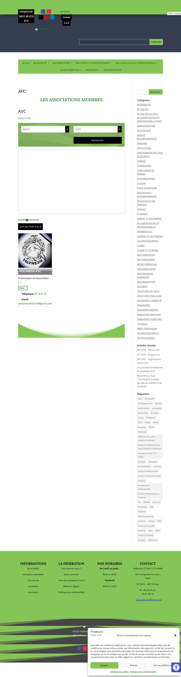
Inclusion (157, 466)
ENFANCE (141, 209)
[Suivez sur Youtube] (46, 17)
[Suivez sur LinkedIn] (52, 17)
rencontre (142, 521)
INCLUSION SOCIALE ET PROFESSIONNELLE (136, 63)
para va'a (156, 502)
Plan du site (33, 580)
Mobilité (147, 502)
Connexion (65, 11)
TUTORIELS (142, 324)
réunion (152, 521)
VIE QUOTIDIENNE (146, 338)
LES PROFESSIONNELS (147, 241)
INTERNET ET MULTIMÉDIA (149, 236)
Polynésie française (145, 516)
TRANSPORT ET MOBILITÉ (149, 300)
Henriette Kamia (144, 466)
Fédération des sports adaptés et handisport (146, 438)
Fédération (142, 432)
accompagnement (145, 403)
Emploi (147, 422)
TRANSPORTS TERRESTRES (149, 319)
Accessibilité (150, 399)
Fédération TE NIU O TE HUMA (147, 455)
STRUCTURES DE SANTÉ (148, 291)
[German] (177, 10)
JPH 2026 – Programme (148, 354)
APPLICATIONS (144, 148)
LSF (139, 502)
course (140, 418)
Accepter (104, 665)
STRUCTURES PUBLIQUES (149, 295)
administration (143, 408)
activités (158, 403)
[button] (175, 635)
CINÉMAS (141, 161)
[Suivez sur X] (41, 17)
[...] (19, 282)
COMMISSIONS (144, 165)
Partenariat (142, 507)
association (156, 408)
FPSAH (151, 427)
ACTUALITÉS (142, 109)
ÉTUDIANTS (142, 214)
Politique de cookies (119, 671)
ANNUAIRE (142, 143)
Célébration (150, 418)
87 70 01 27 (41, 293)
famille (156, 422)
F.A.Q (66, 23)
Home (21, 118)
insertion (141, 481)
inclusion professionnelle (148, 471)
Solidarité (142, 530)
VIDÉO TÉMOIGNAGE (147, 328)
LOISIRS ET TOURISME (147, 250)
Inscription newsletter (33, 574)
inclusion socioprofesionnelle (149, 476)
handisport (152, 462)
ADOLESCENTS (144, 130)
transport (141, 540)
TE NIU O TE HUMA (145, 535)
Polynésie (142, 511)
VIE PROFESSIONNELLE (148, 333)
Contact (66, 17)
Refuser (133, 665)
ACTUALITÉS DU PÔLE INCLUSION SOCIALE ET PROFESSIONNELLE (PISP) (149, 118)
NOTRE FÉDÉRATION (69, 70)
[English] (171, 10)
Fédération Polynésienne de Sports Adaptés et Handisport (149, 447)
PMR (151, 507)
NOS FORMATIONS (146, 255)
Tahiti (157, 530)
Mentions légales (71, 586)
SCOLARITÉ (142, 286)
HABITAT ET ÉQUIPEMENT (149, 218)
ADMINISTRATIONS (146, 125)
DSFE (140, 422)
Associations (143, 413)
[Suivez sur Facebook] (43, 11)
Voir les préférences (163, 665)
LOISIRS (140, 245)
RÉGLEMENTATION (112, 70)
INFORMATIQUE (144, 231)
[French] (174, 10)
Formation (142, 427)
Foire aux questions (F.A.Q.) (71, 580)
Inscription (33, 592)
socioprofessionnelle (146, 526)
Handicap (142, 462)
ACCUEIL (26, 63)
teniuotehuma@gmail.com (149, 599)
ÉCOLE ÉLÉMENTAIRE (147, 188)
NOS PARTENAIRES (146, 259)
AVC (29, 118)
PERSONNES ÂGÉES (146, 269)
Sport (150, 530)
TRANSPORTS (91, 70)
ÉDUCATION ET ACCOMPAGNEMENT (93, 63)
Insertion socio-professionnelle (144, 487)
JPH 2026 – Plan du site (148, 349)
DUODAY (141, 183)
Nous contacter (71, 574)
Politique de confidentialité (143, 671)
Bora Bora (155, 413)
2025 (140, 399)
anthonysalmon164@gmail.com (35, 303)
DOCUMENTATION (61, 63)
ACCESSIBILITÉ (40, 63)
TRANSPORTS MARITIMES (149, 314)
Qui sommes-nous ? (71, 568)
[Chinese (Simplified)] (168, 10)
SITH (159, 521)
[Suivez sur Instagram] (49, 11)
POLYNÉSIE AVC (30, 271)
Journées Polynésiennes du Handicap (148, 496)
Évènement (152, 540)
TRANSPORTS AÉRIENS (147, 309)
